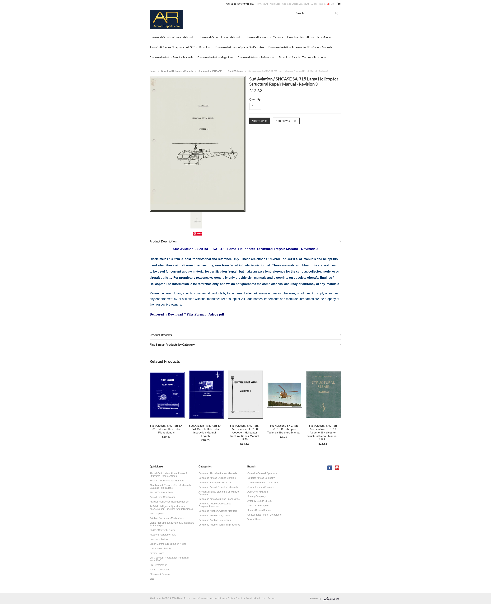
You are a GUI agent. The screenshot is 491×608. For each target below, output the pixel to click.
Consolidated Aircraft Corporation (264, 514)
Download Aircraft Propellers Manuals (310, 37)
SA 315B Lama (235, 71)
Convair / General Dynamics (262, 473)
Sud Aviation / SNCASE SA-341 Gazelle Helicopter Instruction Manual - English (205, 430)
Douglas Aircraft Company (261, 478)
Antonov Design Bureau (259, 501)
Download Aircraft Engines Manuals (220, 37)
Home (153, 71)
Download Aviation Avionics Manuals (171, 57)
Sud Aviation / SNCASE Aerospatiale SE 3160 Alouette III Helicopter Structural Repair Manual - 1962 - (323, 432)
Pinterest (337, 467)
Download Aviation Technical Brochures (303, 57)
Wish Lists (275, 4)
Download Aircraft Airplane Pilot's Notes (240, 47)
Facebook (329, 467)
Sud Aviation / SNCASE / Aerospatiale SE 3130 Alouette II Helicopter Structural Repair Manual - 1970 (245, 432)
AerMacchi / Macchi (257, 491)
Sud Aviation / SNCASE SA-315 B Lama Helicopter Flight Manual (166, 429)
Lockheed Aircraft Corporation (262, 482)
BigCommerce (332, 598)
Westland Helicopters (258, 505)
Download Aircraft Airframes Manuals (172, 37)
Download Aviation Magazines (215, 57)
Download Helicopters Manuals (264, 37)
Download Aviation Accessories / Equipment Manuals (300, 47)
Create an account (300, 4)
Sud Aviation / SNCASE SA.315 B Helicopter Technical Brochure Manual (283, 429)
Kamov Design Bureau (259, 510)
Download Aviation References (256, 57)
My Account (262, 4)
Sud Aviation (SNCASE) (210, 71)
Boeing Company (256, 496)
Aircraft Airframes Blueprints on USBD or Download (180, 47)
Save (199, 233)
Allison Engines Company (260, 487)
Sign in (285, 4)
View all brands (255, 519)
